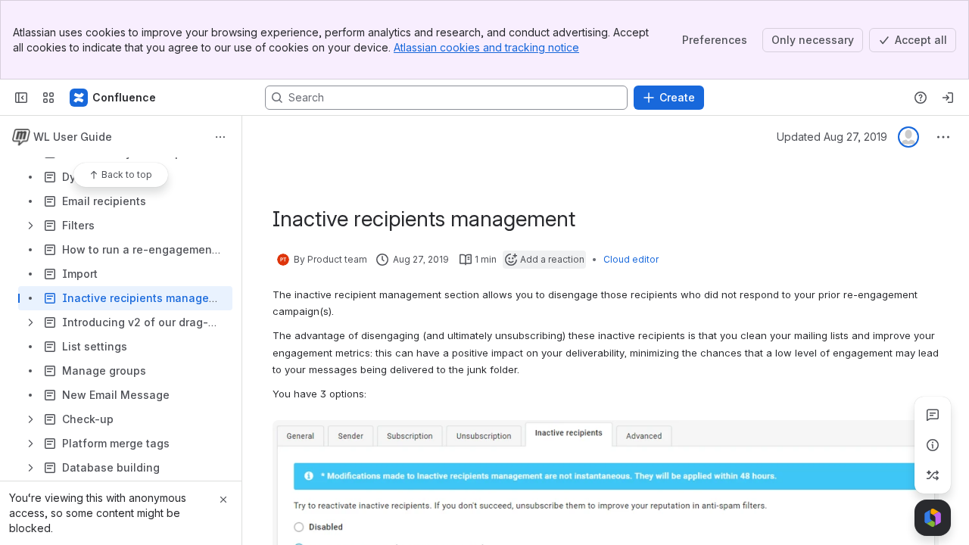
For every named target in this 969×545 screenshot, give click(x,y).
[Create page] (933, 475)
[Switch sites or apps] (48, 98)
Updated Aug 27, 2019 (832, 136)
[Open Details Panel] (933, 445)
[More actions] (220, 137)
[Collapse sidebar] (21, 98)
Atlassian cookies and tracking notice (486, 47)
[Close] (223, 499)
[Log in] (948, 98)
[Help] (920, 98)
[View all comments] (933, 415)
